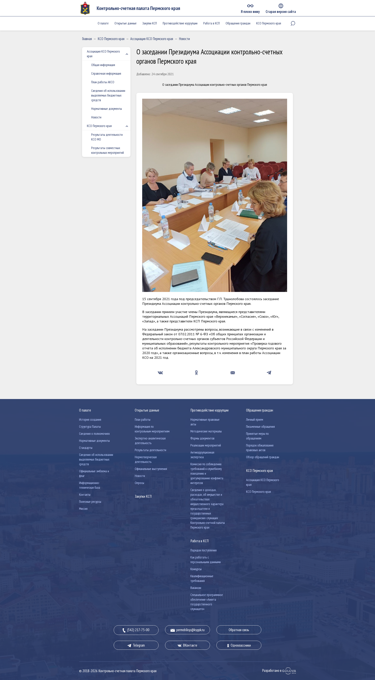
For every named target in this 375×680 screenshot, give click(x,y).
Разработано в (272, 670)
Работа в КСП (211, 23)
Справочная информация (106, 73)
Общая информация (103, 65)
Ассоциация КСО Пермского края (151, 38)
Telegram (138, 645)
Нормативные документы (106, 108)
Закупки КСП (149, 23)
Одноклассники (240, 645)
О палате (103, 23)
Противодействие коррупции (180, 23)
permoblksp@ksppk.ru (189, 629)
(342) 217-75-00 (137, 629)
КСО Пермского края (268, 23)
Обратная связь (239, 629)
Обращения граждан (238, 23)
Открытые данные (125, 23)
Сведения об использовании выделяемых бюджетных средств (108, 95)
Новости (184, 38)
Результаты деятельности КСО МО (107, 136)
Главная (87, 38)
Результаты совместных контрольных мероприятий (107, 150)
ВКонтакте (189, 645)
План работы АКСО (102, 82)
